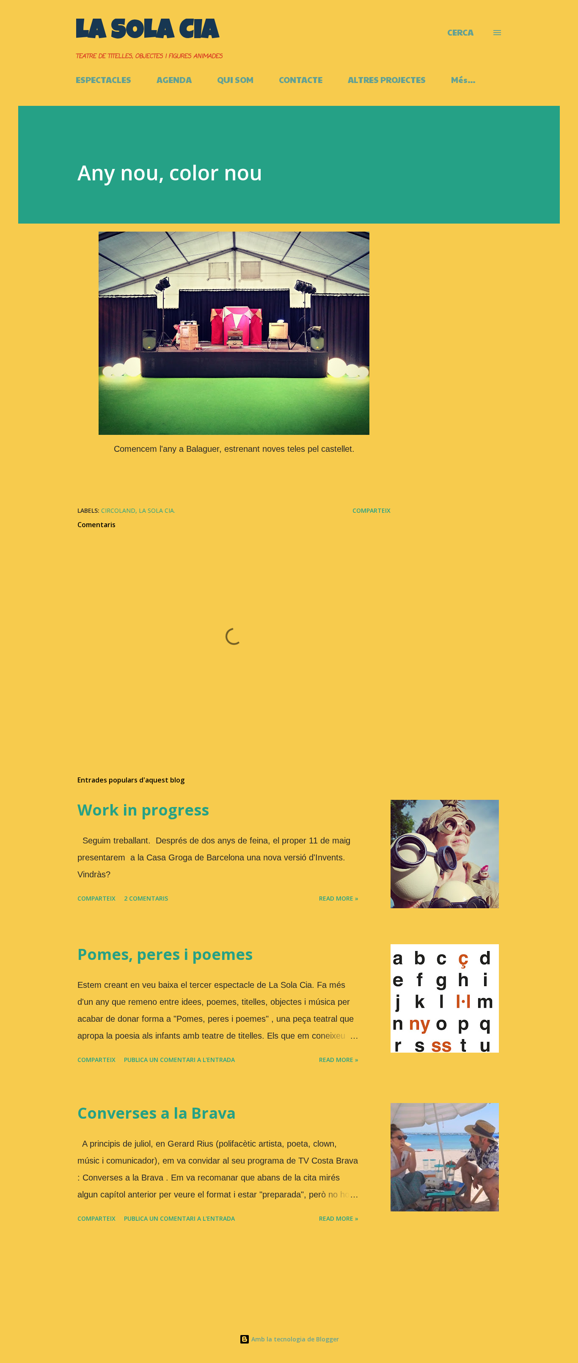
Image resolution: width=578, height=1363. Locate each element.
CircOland (118, 510)
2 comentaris (146, 898)
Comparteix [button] (371, 510)
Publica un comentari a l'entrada (179, 1060)
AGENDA (174, 80)
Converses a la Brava (156, 1113)
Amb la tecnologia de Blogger (294, 1339)
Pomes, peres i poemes (165, 954)
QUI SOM (235, 80)
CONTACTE (300, 80)
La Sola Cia (147, 32)
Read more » (338, 898)
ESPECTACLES (103, 80)
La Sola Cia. (157, 510)
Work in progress (143, 809)
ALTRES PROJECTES (387, 80)
